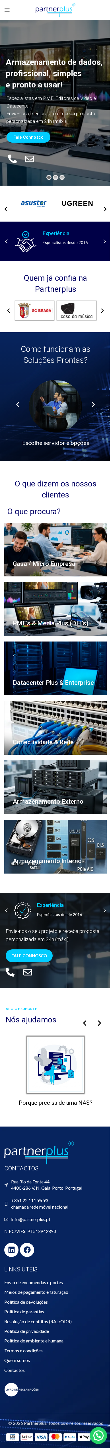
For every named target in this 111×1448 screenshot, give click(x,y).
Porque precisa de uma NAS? (55, 1102)
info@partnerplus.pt (30, 1219)
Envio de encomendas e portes (33, 1282)
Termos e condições (23, 1350)
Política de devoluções (26, 1302)
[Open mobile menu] (7, 10)
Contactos (14, 1370)
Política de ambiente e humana (33, 1340)
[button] (6, 209)
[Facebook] (27, 1250)
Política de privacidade (26, 1331)
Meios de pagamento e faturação (36, 1292)
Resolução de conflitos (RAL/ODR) (38, 1321)
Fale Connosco (28, 137)
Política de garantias (24, 1311)
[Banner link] (55, 549)
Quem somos (17, 1360)
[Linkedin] (11, 1250)
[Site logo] (55, 9)
